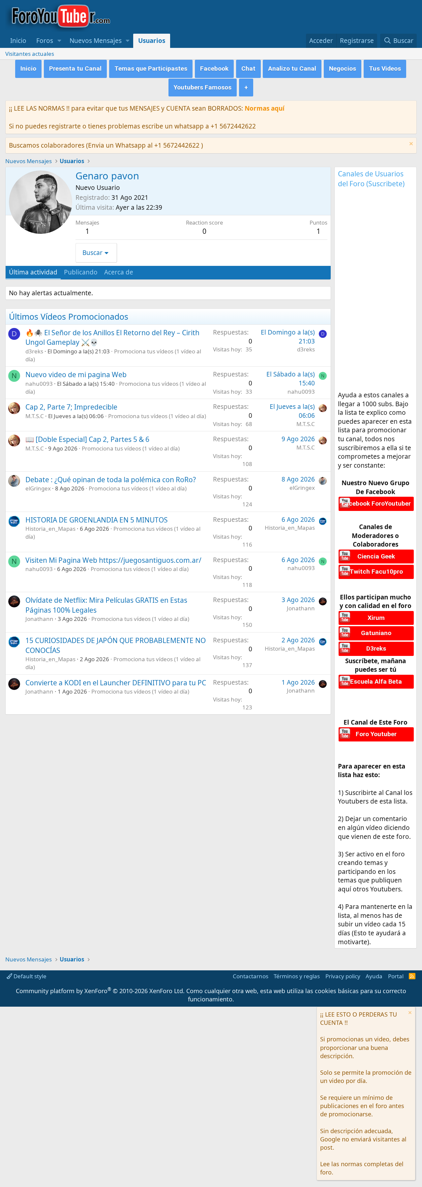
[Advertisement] (375, 292)
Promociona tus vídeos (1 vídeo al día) (157, 416)
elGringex (38, 488)
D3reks (376, 648)
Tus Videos (385, 68)
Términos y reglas (297, 976)
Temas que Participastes (150, 68)
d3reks (34, 351)
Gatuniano (376, 633)
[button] (59, 41)
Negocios (342, 68)
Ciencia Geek (376, 556)
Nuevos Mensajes (96, 40)
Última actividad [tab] (33, 272)
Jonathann (39, 619)
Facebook (214, 68)
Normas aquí (265, 108)
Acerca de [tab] (118, 272)
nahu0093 (39, 383)
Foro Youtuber (376, 734)
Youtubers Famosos (202, 87)
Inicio (18, 40)
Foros (44, 40)
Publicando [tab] (81, 272)
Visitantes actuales (29, 53)
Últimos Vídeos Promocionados (68, 316)
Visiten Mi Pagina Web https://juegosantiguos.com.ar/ (113, 560)
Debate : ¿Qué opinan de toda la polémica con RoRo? (110, 479)
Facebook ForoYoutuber (376, 503)
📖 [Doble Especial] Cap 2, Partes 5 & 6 (87, 439)
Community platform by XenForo (100, 991)
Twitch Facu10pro (376, 571)
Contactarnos (250, 976)
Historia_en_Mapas (50, 528)
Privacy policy (342, 976)
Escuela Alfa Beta (376, 681)
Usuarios (151, 40)
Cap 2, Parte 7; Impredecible (71, 407)
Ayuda (374, 976)
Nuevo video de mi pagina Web (76, 374)
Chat (248, 68)
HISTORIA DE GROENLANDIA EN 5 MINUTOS (96, 519)
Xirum (376, 618)
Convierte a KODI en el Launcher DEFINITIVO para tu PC (115, 682)
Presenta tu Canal (75, 68)
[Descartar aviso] (410, 144)
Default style (29, 976)
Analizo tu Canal (292, 68)
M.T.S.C (34, 416)
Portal (396, 976)
